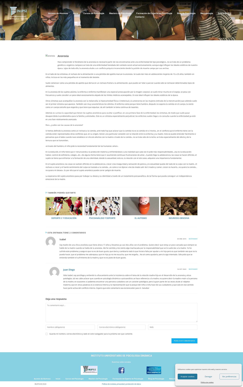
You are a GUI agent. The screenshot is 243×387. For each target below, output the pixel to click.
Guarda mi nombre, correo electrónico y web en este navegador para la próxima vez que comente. (91, 334)
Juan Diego (69, 269)
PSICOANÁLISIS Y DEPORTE (102, 218)
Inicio (75, 13)
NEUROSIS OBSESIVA (179, 218)
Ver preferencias (229, 376)
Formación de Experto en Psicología (154, 13)
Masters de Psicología (120, 13)
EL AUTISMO (141, 218)
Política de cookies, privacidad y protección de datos (121, 384)
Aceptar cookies (187, 376)
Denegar (208, 376)
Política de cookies (207, 382)
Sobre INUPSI (224, 13)
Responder (193, 239)
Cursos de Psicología (93, 13)
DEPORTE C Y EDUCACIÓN (63, 218)
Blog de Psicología (186, 13)
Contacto (139, 17)
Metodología (206, 13)
